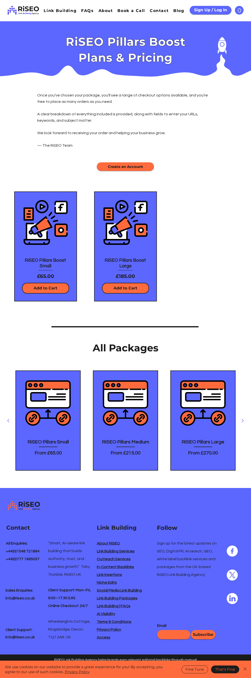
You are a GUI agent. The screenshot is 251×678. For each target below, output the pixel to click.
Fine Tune (195, 669)
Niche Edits (107, 582)
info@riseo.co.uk (20, 598)
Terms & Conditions (114, 622)
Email (161, 626)
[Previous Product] (8, 421)
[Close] (245, 669)
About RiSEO (108, 543)
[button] (239, 10)
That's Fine (225, 669)
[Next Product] (243, 421)
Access (103, 637)
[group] (125, 420)
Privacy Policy (109, 629)
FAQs (125, 606)
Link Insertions (109, 575)
